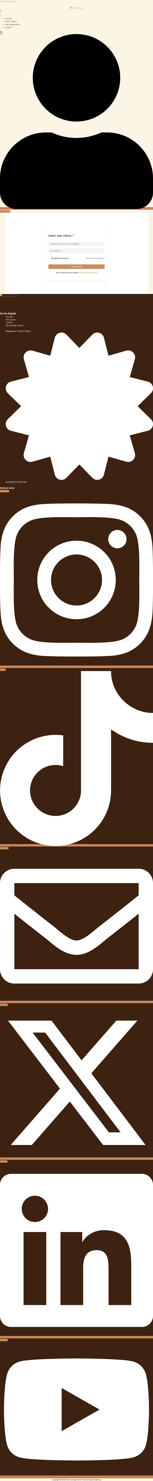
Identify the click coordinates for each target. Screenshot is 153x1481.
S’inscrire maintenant (88, 273)
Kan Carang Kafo (8, 1)
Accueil (9, 18)
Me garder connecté (60, 258)
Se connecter (76, 267)
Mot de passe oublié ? (95, 258)
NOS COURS (11, 21)
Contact (9, 27)
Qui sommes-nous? (13, 24)
